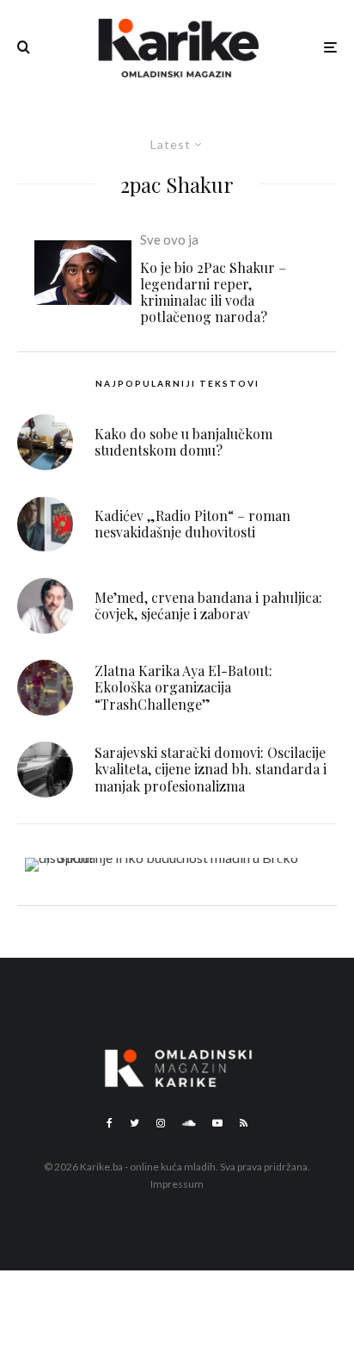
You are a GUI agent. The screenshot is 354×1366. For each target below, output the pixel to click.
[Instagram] (161, 1123)
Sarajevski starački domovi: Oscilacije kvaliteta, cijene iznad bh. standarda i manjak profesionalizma (211, 769)
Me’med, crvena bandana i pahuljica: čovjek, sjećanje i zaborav (208, 605)
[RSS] (243, 1123)
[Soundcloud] (189, 1123)
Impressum (177, 1183)
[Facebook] (109, 1123)
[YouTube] (217, 1123)
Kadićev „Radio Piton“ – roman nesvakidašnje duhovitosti (192, 523)
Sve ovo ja (169, 239)
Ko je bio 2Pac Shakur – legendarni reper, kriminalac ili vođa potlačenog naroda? (213, 292)
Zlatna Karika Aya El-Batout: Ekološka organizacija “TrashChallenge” (183, 687)
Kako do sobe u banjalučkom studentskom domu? (183, 441)
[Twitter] (134, 1123)
